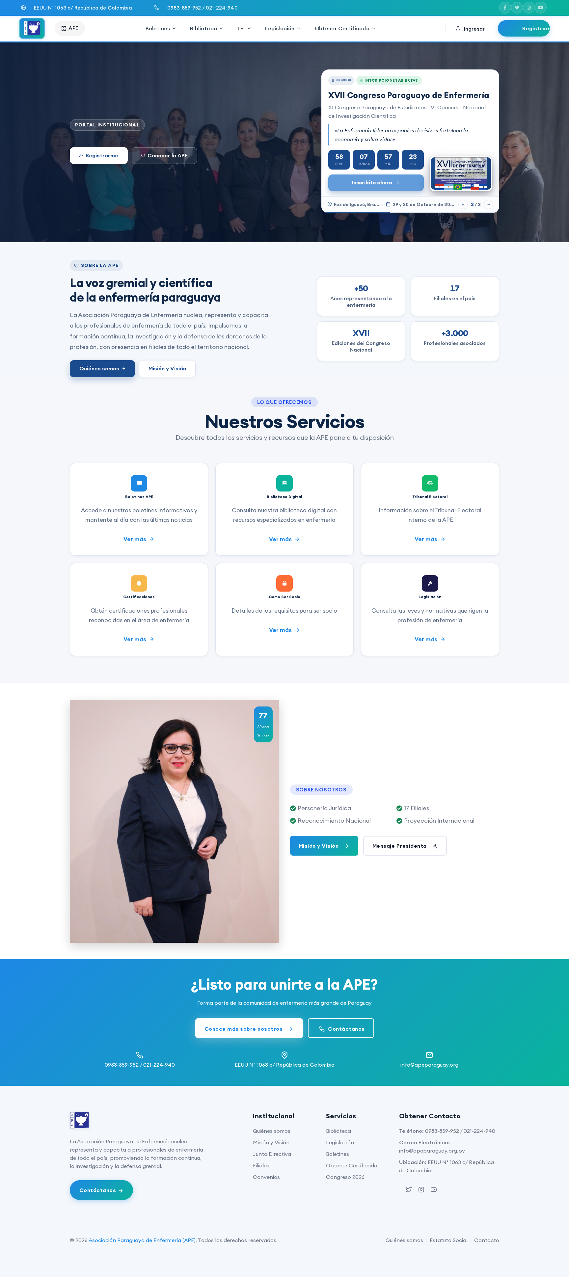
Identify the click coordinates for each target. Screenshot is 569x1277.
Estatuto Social (449, 1240)
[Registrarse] (524, 28)
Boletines (158, 28)
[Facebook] (505, 7)
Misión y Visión (167, 368)
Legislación (280, 28)
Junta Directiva (272, 1154)
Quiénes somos (99, 368)
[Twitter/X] (517, 7)
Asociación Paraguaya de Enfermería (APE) (142, 1240)
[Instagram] (529, 7)
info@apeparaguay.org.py (432, 1150)
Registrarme (102, 155)
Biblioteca (203, 28)
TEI (241, 28)
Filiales (261, 1165)
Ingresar (474, 28)
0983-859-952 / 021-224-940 (460, 1131)
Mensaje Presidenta (400, 845)
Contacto (486, 1240)
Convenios (266, 1177)
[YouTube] (541, 7)
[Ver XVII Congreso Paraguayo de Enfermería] (461, 173)
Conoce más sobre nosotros (244, 1028)
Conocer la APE (168, 155)
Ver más (135, 539)
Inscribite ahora (372, 182)
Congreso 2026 (345, 1177)
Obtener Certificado (342, 28)
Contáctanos (346, 1028)
